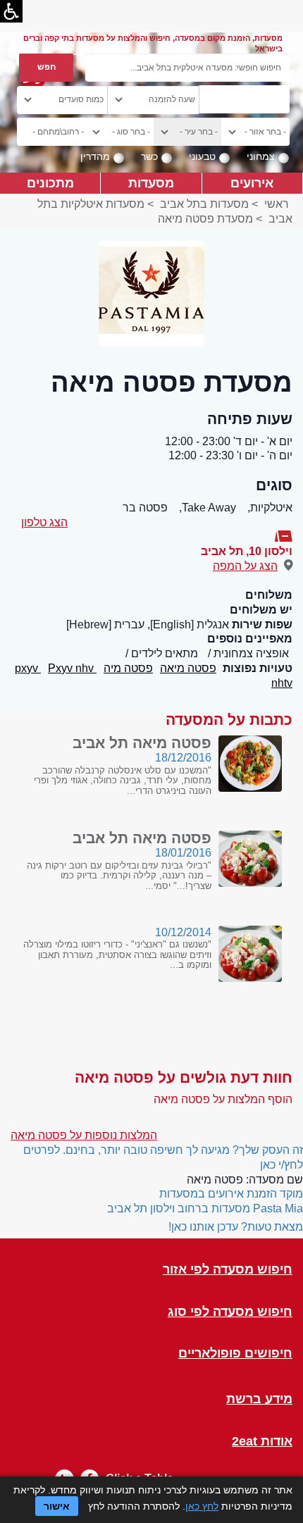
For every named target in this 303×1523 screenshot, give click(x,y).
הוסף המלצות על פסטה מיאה (223, 1099)
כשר (149, 156)
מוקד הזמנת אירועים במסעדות (231, 1194)
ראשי (276, 204)
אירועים (251, 182)
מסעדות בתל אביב (204, 204)
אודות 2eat (262, 1441)
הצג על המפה (245, 566)
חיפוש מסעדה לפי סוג (230, 1312)
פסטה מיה (128, 668)
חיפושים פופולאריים (235, 1353)
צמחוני (261, 156)
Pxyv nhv (72, 668)
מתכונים (50, 182)
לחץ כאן (201, 1506)
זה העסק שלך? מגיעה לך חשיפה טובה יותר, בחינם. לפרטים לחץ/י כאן (163, 1157)
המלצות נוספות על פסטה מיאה (84, 1135)
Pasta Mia (278, 1208)
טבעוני (202, 156)
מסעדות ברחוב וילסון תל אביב (178, 1208)
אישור (57, 1506)
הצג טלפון (44, 522)
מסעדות (151, 182)
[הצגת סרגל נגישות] (11, 11)
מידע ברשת (259, 1399)
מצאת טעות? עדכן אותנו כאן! (235, 1227)
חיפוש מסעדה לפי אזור (227, 1269)
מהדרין (95, 156)
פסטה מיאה (188, 668)
